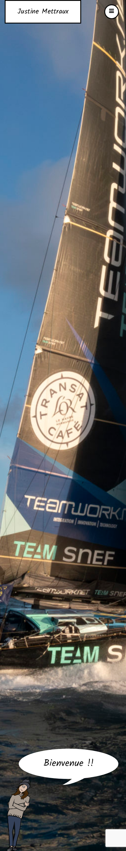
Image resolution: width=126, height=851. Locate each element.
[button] (111, 11)
